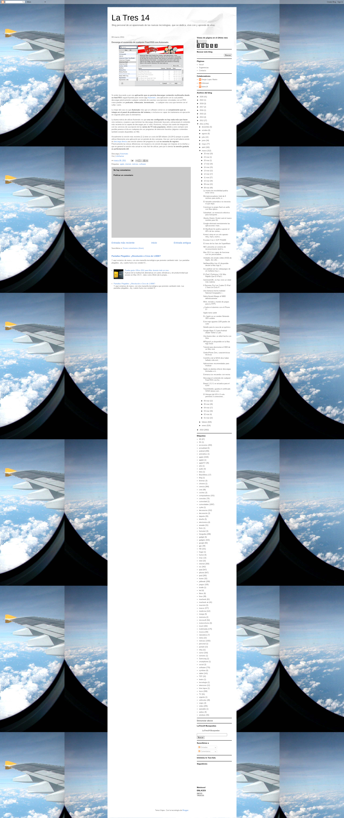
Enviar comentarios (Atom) (133, 248)
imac (201, 558)
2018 (202, 104)
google (201, 543)
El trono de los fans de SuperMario (216, 244)
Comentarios (205, 751)
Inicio (154, 242)
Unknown (205, 83)
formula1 (202, 531)
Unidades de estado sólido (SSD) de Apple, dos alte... (217, 259)
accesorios (203, 445)
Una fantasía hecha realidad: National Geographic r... (214, 292)
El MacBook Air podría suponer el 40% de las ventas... (216, 230)
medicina (202, 611)
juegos (201, 585)
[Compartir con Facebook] (144, 160)
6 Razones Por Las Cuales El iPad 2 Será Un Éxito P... (216, 286)
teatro (201, 679)
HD (200, 549)
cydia (201, 507)
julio (203, 137)
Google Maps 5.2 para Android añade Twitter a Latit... (215, 332)
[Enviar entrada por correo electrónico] (132, 160)
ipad (200, 570)
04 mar (207, 408)
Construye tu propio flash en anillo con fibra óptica (216, 208)
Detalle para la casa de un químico (216, 327)
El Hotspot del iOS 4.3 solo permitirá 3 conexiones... (214, 395)
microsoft (202, 620)
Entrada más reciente (123, 242)
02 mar (207, 414)
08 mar (207, 188)
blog (200, 478)
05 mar (207, 404)
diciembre (206, 127)
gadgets (202, 540)
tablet (201, 673)
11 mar (207, 177)
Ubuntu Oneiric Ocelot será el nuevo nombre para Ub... (217, 219)
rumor (201, 653)
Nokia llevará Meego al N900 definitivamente (214, 297)
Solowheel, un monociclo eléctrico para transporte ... (216, 214)
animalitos (203, 454)
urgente (202, 697)
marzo (204, 151)
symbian (202, 670)
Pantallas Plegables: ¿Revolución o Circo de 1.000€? (136, 256)
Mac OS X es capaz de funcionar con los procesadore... (216, 253)
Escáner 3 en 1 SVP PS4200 (214, 240)
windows (202, 715)
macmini (202, 605)
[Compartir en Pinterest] (147, 160)
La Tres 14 (131, 17)
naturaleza (203, 635)
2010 (202, 430)
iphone (201, 573)
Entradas (204, 747)
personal (202, 644)
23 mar (207, 157)
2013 (202, 117)
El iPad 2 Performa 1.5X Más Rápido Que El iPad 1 (214, 275)
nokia (201, 638)
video (201, 706)
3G (200, 442)
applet (201, 460)
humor (201, 555)
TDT (200, 676)
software (142, 164)
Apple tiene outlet (210, 313)
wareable (202, 709)
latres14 (205, 87)
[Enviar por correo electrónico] (136, 160)
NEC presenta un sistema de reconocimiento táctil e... (214, 248)
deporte (202, 516)
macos (201, 608)
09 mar (207, 184)
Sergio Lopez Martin (209, 80)
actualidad (203, 448)
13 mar (207, 171)
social (201, 665)
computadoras (204, 496)
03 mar (207, 411)
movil (201, 626)
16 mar (207, 167)
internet (128, 164)
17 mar (207, 164)
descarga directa (120, 142)
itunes (201, 578)
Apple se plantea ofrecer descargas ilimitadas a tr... (217, 370)
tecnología (203, 682)
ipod (200, 576)
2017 (202, 107)
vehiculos (202, 700)
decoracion (203, 510)
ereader (202, 525)
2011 (202, 124)
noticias (135, 164)
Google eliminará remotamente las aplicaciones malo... (216, 225)
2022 (202, 100)
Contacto (202, 71)
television (202, 685)
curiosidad (203, 501)
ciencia (202, 487)
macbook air (204, 602)
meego (201, 614)
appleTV (202, 463)
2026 (202, 97)
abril (204, 147)
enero (204, 426)
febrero (205, 422)
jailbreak (202, 581)
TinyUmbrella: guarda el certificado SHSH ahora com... (216, 390)
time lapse (203, 688)
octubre (205, 130)
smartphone (203, 662)
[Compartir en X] (142, 160)
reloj (200, 650)
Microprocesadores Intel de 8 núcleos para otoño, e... (214, 197)
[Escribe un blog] (139, 160)
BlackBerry (203, 475)
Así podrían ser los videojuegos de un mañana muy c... (216, 270)
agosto (205, 134)
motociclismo (204, 623)
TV (200, 694)
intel (200, 561)
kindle (201, 587)
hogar (201, 552)
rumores (202, 656)
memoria (202, 617)
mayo (204, 144)
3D (200, 439)
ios (200, 567)
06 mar (207, 401)
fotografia (202, 534)
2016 (202, 110)
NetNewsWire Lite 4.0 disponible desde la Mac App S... (215, 264)
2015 (202, 114)
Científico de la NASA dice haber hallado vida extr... (216, 359)
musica (202, 632)
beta (200, 472)
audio (201, 469)
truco (201, 691)
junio (204, 140)
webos (201, 712)
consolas (202, 499)
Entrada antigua (182, 242)
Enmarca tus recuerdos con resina (216, 375)
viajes (201, 703)
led (200, 590)
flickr (201, 528)
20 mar (207, 160)
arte (200, 466)
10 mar (207, 181)
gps (200, 546)
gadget (201, 537)
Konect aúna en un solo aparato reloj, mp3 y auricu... (215, 236)
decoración (203, 513)
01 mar (207, 418)
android (202, 451)
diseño (201, 519)
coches (202, 493)
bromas (202, 481)
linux (201, 596)
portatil (201, 647)
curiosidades (204, 504)
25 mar (207, 154)
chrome (202, 484)
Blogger (185, 810)
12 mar (207, 174)
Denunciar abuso (205, 720)
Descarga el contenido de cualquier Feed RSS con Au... (217, 379)
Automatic (152, 98)
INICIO (199, 794)
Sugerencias (204, 68)
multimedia (203, 629)
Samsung (202, 659)
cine (200, 490)
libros (201, 593)
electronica (203, 522)
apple (122, 164)
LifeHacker (120, 156)
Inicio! (201, 65)
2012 (202, 120)
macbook (202, 599)
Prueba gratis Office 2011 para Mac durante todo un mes (147, 270)
